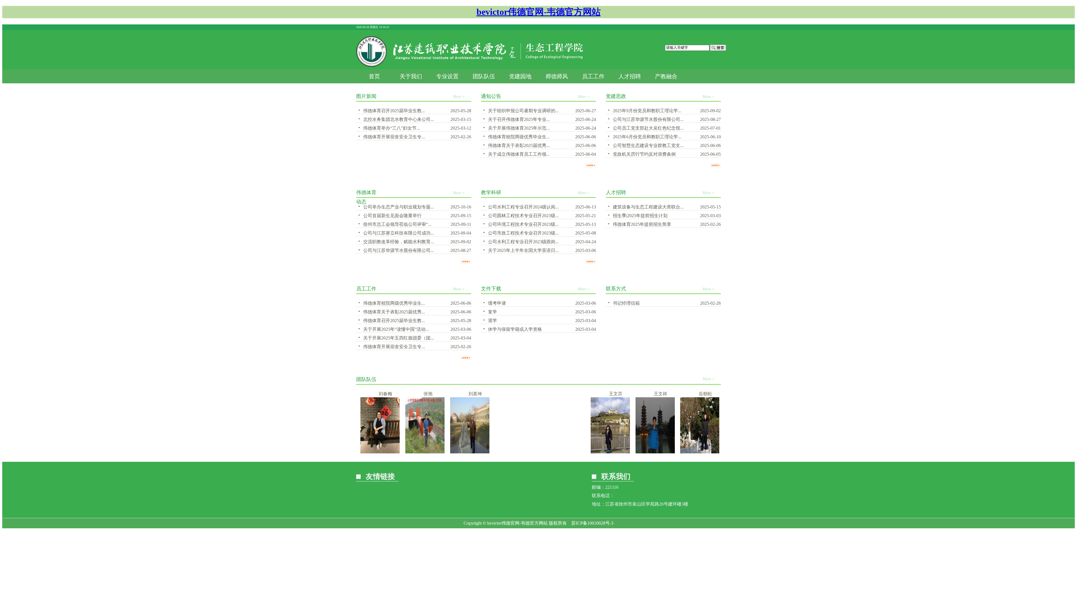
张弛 (413, 393)
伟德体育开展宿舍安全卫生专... (394, 136)
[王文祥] (640, 451)
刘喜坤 (460, 393)
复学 (492, 311)
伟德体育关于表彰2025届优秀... (519, 145)
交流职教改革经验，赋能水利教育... (398, 241)
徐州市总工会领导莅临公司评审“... (397, 224)
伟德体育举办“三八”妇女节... (391, 128)
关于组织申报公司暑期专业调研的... (523, 110)
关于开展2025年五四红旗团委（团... (398, 338)
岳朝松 (691, 393)
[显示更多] (590, 164)
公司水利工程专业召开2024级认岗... (523, 207)
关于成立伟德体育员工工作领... (519, 154)
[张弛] (410, 451)
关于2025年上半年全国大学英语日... (523, 250)
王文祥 (646, 393)
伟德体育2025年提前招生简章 (642, 224)
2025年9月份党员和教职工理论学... (647, 110)
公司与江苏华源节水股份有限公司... (648, 119)
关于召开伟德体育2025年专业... (519, 119)
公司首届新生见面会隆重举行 (392, 215)
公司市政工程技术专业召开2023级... (523, 233)
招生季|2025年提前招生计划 (640, 215)
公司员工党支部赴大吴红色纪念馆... (648, 128)
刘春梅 (371, 393)
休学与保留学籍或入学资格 (515, 329)
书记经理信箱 (626, 303)
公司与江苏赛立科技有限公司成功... (398, 233)
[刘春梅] (365, 451)
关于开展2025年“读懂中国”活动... (396, 329)
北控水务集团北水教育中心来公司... (398, 119)
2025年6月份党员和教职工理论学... (647, 136)
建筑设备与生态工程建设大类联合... (648, 207)
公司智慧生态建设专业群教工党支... (648, 145)
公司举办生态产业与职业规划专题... (398, 207)
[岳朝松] (685, 451)
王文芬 (601, 393)
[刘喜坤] (455, 451)
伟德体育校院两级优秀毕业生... (519, 136)
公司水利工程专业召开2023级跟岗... (523, 241)
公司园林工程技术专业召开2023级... (523, 215)
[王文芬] (595, 451)
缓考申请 (497, 303)
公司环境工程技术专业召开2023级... (523, 224)
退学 (492, 320)
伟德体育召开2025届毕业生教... (394, 110)
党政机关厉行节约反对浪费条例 (644, 154)
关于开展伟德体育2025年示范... (519, 128)
